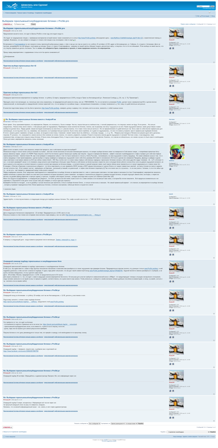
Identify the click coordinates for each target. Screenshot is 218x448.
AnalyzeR (7, 30)
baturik (7, 196)
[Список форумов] (12, 5)
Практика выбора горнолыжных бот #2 (19, 66)
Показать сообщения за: (81, 423)
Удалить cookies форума (190, 436)
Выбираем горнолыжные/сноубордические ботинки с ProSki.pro (35, 21)
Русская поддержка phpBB (109, 441)
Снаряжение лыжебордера (43, 13)
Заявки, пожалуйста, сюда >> (66, 240)
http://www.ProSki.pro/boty (87, 38)
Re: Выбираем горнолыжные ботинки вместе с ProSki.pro (27, 208)
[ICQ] (173, 48)
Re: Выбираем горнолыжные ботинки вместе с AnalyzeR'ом (31, 119)
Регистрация (205, 16)
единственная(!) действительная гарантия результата (61, 60)
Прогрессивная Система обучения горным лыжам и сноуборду (23, 60)
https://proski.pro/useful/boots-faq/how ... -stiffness (20, 302)
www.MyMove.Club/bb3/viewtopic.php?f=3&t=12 (126, 38)
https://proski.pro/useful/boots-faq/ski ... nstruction (59, 324)
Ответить (5, 23)
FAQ (198, 16)
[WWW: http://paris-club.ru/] (170, 169)
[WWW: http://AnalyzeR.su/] (170, 48)
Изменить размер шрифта (213, 12)
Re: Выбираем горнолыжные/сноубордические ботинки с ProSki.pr (31, 290)
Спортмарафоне (19, 44)
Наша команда (177, 436)
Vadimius (7, 146)
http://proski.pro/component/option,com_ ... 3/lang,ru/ (83, 215)
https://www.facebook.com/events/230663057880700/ (20, 351)
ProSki (119, 102)
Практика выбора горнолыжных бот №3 (20, 93)
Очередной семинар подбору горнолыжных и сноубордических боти (32, 261)
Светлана (7, 121)
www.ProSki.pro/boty (151, 268)
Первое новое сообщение (188, 24)
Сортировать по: (106, 423)
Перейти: (163, 432)
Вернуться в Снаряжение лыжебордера (15, 431)
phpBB (105, 439)
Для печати (209, 12)
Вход (213, 16)
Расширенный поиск (209, 8)
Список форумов (10, 13)
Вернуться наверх (214, 62)
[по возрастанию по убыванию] (134, 423)
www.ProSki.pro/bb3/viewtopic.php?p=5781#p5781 (106, 271)
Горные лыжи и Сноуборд (25, 13)
